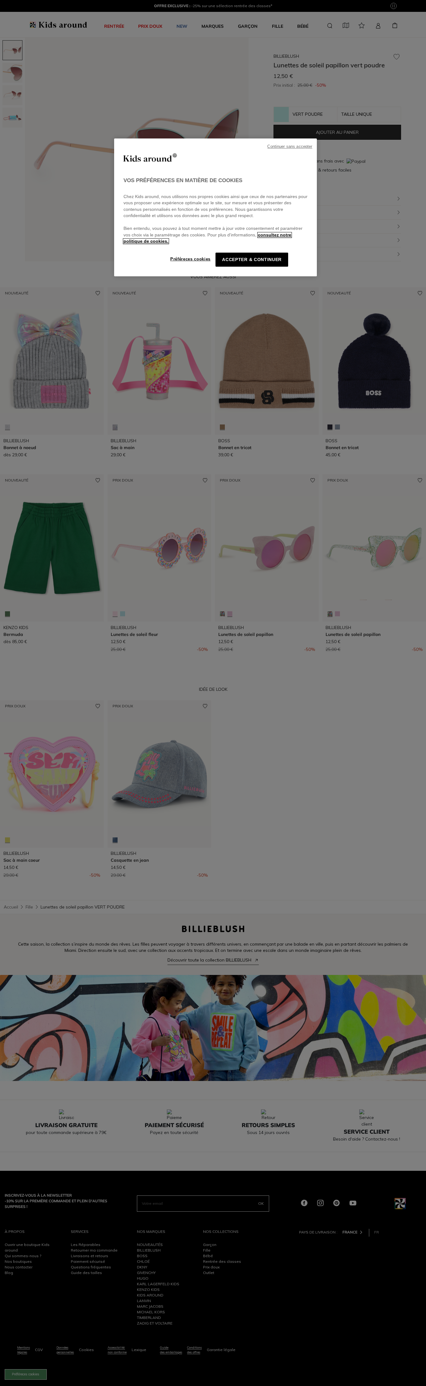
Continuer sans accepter (289, 146)
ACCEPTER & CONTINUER (252, 259)
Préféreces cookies (190, 259)
